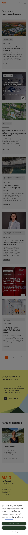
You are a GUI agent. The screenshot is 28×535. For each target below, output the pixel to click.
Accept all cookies (14, 523)
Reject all (14, 528)
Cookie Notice (9, 519)
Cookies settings (14, 532)
